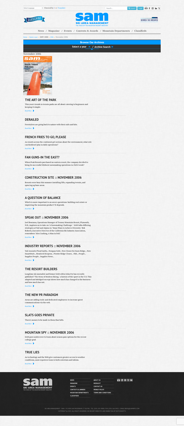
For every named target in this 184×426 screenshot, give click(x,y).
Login (140, 8)
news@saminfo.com (132, 408)
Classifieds (140, 30)
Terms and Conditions (102, 393)
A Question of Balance (43, 198)
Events (68, 30)
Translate (61, 8)
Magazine (54, 30)
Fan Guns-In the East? (42, 157)
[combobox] (116, 8)
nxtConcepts (121, 411)
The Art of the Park (40, 100)
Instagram (153, 8)
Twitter (159, 8)
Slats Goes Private (39, 315)
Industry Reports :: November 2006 (52, 246)
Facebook (149, 8)
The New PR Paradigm (41, 295)
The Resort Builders (41, 269)
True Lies (32, 352)
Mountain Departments (116, 30)
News (41, 30)
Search (132, 8)
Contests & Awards (87, 30)
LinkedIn (156, 8)
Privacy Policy (99, 390)
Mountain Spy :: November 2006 (49, 332)
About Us (97, 380)
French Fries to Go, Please (45, 137)
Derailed (32, 119)
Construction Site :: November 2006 (53, 177)
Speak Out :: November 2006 (46, 217)
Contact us (98, 386)
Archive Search (102, 47)
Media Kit (97, 383)
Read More (28, 111)
